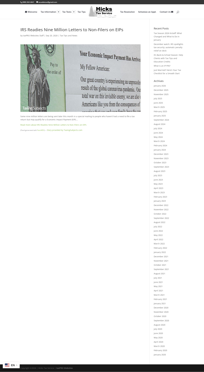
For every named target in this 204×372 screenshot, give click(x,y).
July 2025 (158, 98)
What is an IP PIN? (162, 65)
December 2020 (161, 307)
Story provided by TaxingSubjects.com (64, 130)
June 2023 (158, 179)
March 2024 (159, 141)
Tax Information (48, 12)
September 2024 (161, 120)
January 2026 (160, 85)
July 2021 (158, 278)
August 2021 (159, 273)
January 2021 (160, 303)
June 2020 (158, 333)
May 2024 (158, 137)
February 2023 (160, 196)
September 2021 (161, 269)
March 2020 (159, 346)
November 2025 (161, 94)
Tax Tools (66, 12)
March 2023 (159, 192)
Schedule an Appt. (147, 12)
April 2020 (158, 342)
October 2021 (160, 265)
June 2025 (158, 102)
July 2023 (158, 175)
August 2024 (159, 124)
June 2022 (158, 231)
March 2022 (159, 243)
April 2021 (158, 290)
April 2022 (158, 239)
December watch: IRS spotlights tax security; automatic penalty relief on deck (168, 47)
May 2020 (158, 337)
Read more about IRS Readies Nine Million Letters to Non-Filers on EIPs (53, 124)
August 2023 (159, 171)
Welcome (32, 12)
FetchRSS (40, 130)
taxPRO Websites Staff (33, 35)
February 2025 (160, 111)
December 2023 (161, 154)
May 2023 (158, 184)
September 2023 (161, 166)
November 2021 (161, 260)
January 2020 (160, 354)
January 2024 (160, 149)
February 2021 (160, 299)
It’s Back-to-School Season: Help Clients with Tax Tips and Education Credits (168, 58)
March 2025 (159, 107)
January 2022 (160, 252)
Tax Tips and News (68, 35)
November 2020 (161, 312)
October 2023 (160, 162)
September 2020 (161, 320)
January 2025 (160, 115)
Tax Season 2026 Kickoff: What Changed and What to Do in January (168, 36)
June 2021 (158, 282)
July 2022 (158, 226)
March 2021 (159, 295)
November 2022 (161, 209)
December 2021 (161, 256)
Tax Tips (81, 12)
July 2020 (158, 329)
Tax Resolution (127, 12)
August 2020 (159, 324)
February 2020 (160, 350)
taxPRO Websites (64, 368)
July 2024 (158, 128)
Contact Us (165, 12)
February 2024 (160, 145)
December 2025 (161, 90)
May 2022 (158, 235)
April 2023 (158, 188)
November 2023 (161, 158)
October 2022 (160, 213)
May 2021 (158, 286)
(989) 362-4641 (28, 2)
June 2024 (158, 132)
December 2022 (161, 205)
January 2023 (160, 201)
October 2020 (160, 316)
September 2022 (161, 218)
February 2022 (160, 248)
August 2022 (159, 222)
